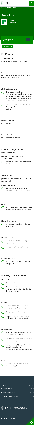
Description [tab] (9, 46)
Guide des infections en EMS (9, 396)
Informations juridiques (8, 418)
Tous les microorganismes (10, 7)
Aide (2, 415)
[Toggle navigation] (26, 3)
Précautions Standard (7, 388)
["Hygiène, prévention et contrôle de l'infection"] (5, 3)
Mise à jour (12, 20)
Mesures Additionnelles (8, 392)
